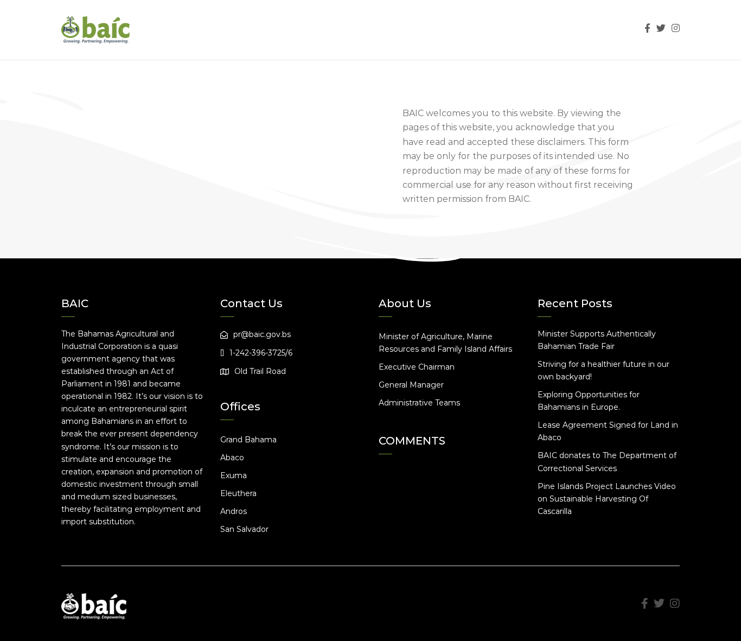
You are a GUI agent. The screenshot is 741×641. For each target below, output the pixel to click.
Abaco (232, 457)
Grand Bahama (248, 440)
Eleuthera (238, 493)
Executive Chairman (417, 367)
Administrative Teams (419, 403)
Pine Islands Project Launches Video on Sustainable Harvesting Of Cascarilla (607, 498)
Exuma (233, 475)
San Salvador (244, 529)
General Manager (411, 385)
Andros (233, 511)
